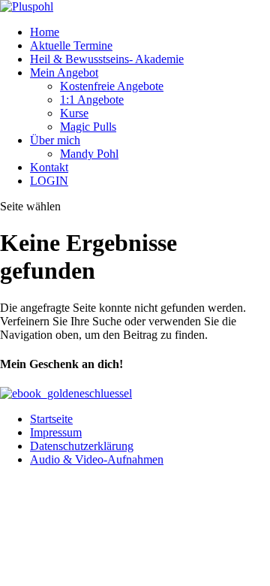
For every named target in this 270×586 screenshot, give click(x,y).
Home (44, 32)
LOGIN (49, 180)
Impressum (56, 432)
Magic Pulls (88, 126)
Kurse (74, 113)
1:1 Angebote (92, 99)
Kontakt (49, 167)
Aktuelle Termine (71, 45)
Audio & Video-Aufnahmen (97, 459)
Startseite (51, 418)
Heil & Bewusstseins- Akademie (107, 59)
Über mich (55, 140)
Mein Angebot (64, 72)
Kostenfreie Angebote (112, 86)
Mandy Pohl (89, 153)
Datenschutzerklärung (82, 446)
